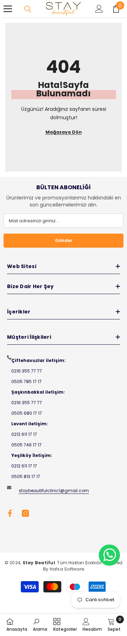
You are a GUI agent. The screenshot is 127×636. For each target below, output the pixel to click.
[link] (40, 625)
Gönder (63, 240)
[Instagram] (25, 513)
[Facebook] (9, 513)
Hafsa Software (67, 569)
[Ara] (28, 9)
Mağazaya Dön (64, 132)
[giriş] (99, 9)
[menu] (8, 9)
